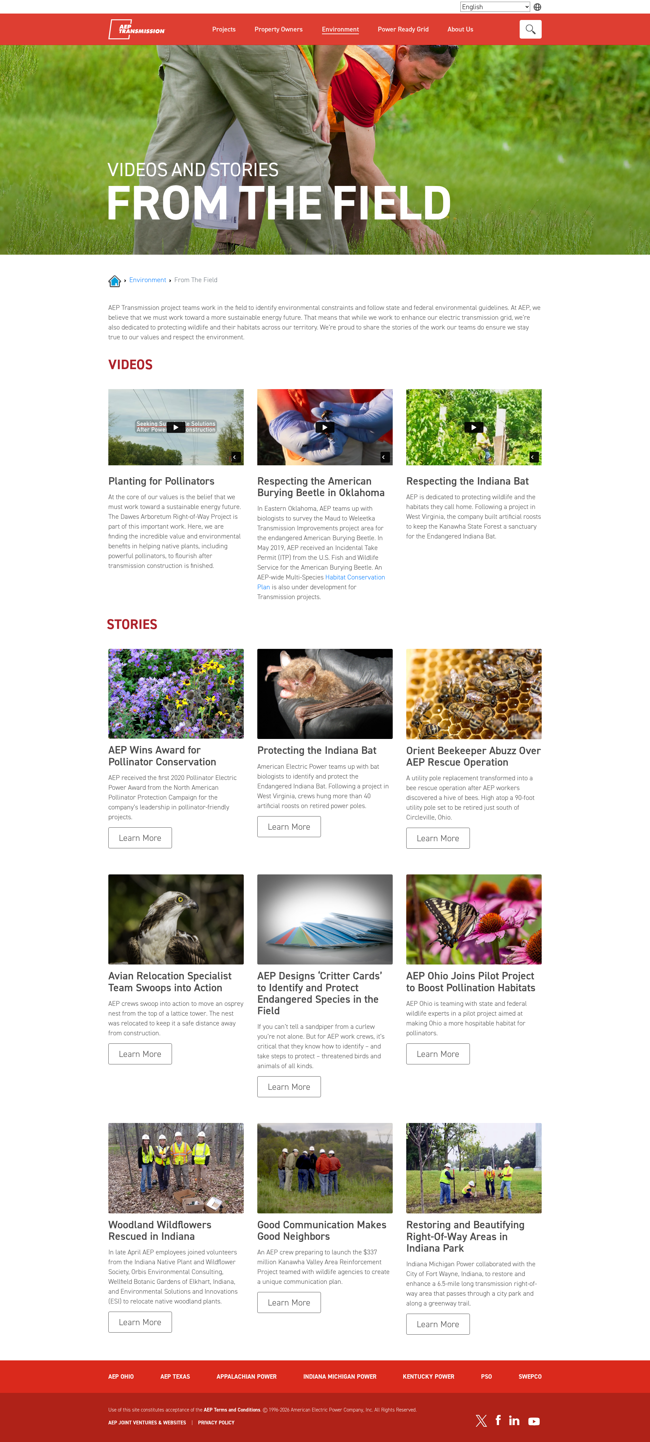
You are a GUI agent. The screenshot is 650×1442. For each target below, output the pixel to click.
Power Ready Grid (403, 29)
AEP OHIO (121, 1377)
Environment (340, 29)
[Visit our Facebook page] (498, 1420)
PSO (486, 1377)
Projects (224, 29)
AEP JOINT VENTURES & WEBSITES (147, 1422)
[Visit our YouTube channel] (534, 1421)
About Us (460, 29)
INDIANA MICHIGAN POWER (339, 1377)
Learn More (140, 838)
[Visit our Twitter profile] (481, 1421)
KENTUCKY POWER (428, 1377)
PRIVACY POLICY (216, 1422)
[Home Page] (114, 280)
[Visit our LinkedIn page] (514, 1420)
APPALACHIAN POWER (247, 1377)
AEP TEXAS (175, 1377)
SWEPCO (530, 1377)
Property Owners (279, 29)
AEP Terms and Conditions (232, 1409)
